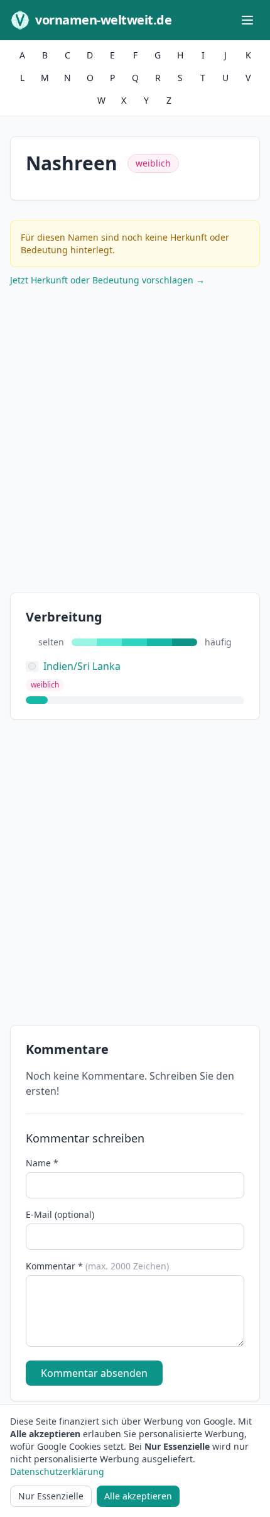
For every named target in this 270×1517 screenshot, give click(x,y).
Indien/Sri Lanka (82, 666)
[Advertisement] (135, 442)
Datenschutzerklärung (57, 1471)
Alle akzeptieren (138, 1496)
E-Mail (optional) (60, 1214)
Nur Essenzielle (51, 1496)
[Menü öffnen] (247, 20)
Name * (42, 1163)
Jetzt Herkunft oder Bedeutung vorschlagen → (107, 280)
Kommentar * (97, 1266)
